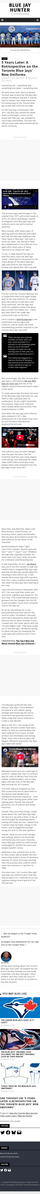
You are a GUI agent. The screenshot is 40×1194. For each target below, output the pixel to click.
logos (3, 81)
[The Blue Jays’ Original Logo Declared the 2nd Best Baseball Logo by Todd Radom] (20, 1030)
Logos (4, 58)
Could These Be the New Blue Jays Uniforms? (18, 1087)
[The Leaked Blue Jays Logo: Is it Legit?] (20, 998)
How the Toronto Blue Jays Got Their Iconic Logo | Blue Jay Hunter (19, 1114)
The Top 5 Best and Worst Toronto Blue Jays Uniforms (18, 642)
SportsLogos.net (24, 319)
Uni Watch (31, 564)
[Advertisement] (20, 160)
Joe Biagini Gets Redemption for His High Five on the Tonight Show (20, 943)
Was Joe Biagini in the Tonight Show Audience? (19, 935)
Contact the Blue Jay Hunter (9, 1157)
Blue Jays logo (32, 78)
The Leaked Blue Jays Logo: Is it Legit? (17, 1021)
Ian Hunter (21, 78)
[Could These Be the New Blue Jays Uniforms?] (20, 1064)
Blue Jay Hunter (20, 7)
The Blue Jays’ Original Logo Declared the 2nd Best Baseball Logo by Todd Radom (18, 1054)
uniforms (8, 81)
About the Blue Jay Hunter (9, 1153)
